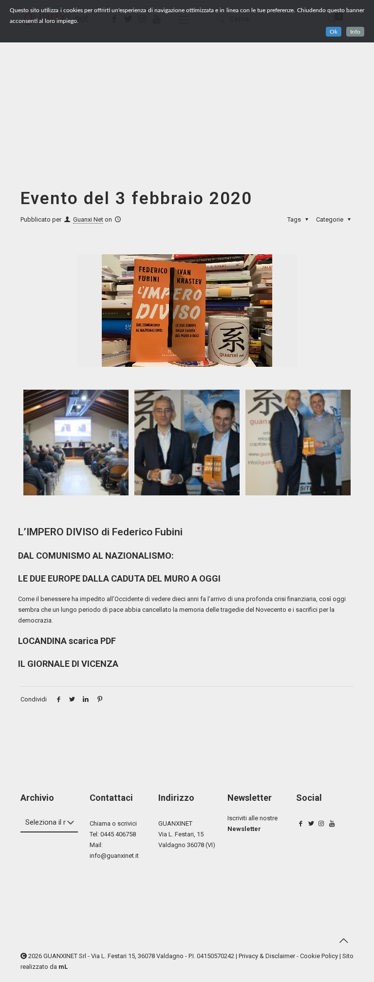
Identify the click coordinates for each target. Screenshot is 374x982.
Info (355, 32)
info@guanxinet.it (114, 855)
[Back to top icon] (343, 940)
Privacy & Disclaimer (267, 956)
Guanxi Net (88, 219)
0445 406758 (118, 834)
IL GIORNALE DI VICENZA (68, 664)
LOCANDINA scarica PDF (67, 641)
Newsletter (244, 828)
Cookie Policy (319, 956)
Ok (333, 32)
